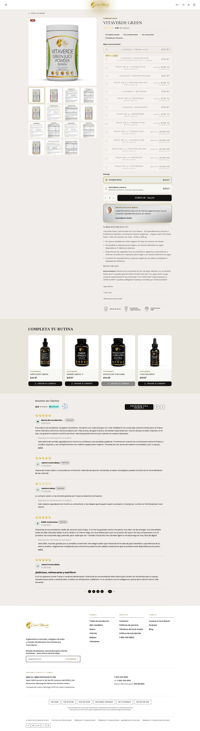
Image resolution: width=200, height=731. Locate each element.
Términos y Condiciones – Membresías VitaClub (119, 720)
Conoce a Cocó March (159, 621)
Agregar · (145, 198)
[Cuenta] (189, 5)
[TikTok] (43, 725)
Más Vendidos (96, 625)
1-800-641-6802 (126, 637)
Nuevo (92, 629)
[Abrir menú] (6, 5)
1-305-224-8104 (124, 680)
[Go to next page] (115, 591)
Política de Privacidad (62, 720)
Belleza (93, 637)
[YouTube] (38, 725)
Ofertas (93, 633)
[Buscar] (183, 5)
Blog (151, 629)
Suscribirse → (72, 659)
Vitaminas (94, 641)
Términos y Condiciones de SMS (156, 720)
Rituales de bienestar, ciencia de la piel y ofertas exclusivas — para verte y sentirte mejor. (46, 652)
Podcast (153, 625)
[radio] (137, 50)
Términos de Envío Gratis (131, 629)
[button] (116, 28)
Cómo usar (137, 292)
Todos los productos (99, 621)
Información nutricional (137, 298)
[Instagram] (33, 725)
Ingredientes (137, 286)
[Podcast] (48, 725)
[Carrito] (194, 5)
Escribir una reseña (139, 407)
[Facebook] (28, 725)
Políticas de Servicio (128, 625)
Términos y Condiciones (84, 720)
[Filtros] (156, 407)
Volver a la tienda (38, 13)
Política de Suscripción (130, 633)
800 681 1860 (139, 684)
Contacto (123, 621)
